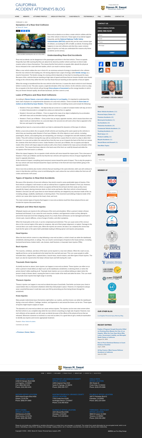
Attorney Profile (40, 16)
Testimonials (89, 16)
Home (17, 16)
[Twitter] (107, 64)
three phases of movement (59, 88)
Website (26, 16)
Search (124, 159)
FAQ (99, 16)
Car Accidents (104, 123)
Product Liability (104, 137)
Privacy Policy (67, 373)
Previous (20, 332)
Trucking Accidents (105, 131)
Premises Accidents (106, 117)
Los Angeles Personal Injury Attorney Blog (110, 315)
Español (108, 16)
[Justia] (121, 64)
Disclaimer (57, 373)
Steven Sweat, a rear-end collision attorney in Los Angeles (46, 99)
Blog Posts (97, 373)
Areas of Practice (58, 16)
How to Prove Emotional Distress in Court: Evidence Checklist (111, 343)
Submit (112, 52)
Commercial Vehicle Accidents (109, 128)
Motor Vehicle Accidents (29, 321)
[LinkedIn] (114, 64)
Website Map (78, 373)
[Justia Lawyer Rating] (112, 181)
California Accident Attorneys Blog (40, 7)
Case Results (74, 16)
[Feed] (107, 70)
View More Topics (103, 145)
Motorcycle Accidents (106, 120)
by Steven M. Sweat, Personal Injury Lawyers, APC (114, 7)
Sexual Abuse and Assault (108, 142)
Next (32, 332)
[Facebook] (101, 64)
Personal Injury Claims (106, 114)
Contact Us (119, 16)
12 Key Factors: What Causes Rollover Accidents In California (110, 351)
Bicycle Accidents (105, 139)
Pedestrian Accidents (106, 125)
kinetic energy (81, 73)
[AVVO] (101, 70)
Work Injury (103, 134)
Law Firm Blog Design (117, 431)
